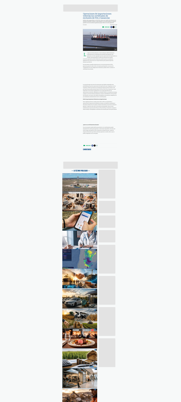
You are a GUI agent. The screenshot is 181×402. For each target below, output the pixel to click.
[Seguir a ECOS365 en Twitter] (113, 1)
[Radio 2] (96, 3)
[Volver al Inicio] (8, 1)
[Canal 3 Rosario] (62, 3)
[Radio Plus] (164, 3)
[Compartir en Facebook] (111, 27)
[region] (90, 8)
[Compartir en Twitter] (114, 27)
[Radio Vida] (130, 3)
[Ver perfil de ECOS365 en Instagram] (116, 1)
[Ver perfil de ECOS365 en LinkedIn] (115, 1)
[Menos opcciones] (116, 27)
